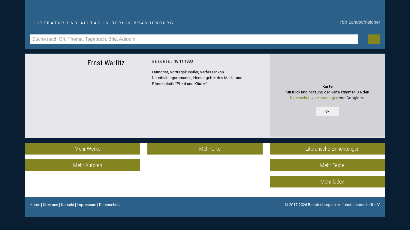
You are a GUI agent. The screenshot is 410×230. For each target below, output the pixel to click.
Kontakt (67, 204)
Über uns (50, 204)
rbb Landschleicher (359, 22)
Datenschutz (110, 204)
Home (35, 204)
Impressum (86, 204)
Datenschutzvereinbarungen (314, 98)
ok (327, 111)
